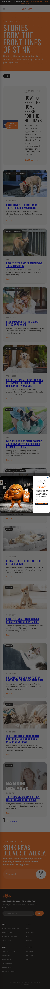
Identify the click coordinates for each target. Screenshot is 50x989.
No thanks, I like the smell (41, 507)
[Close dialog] (48, 478)
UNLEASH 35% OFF (41, 503)
